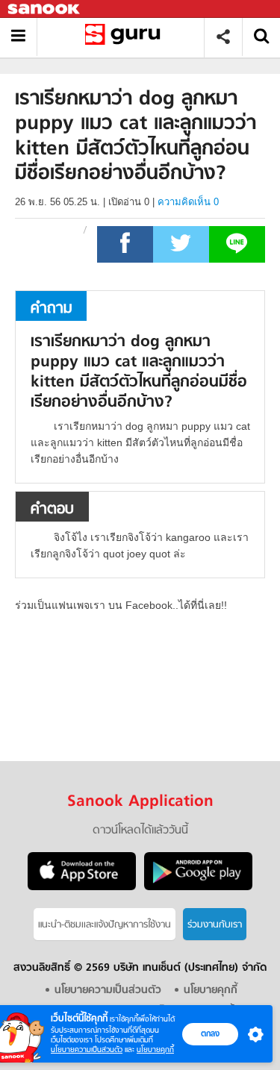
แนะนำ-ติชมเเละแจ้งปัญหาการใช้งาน (104, 925)
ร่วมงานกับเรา (214, 925)
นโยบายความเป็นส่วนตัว (86, 1049)
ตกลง (210, 1033)
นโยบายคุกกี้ (155, 1049)
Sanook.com (44, 9)
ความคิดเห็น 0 (188, 201)
